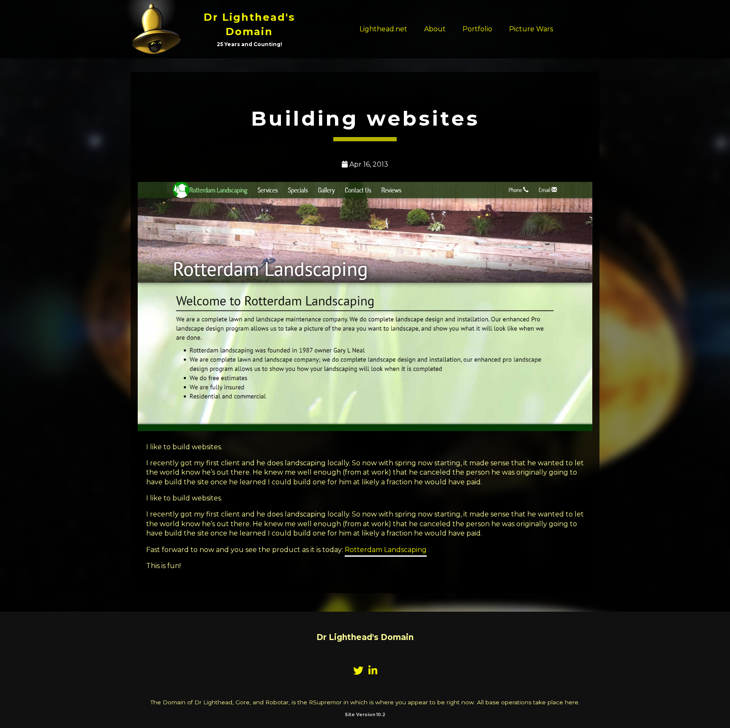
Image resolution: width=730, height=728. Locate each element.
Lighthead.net (383, 29)
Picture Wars (531, 29)
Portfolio (477, 29)
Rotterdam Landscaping (386, 550)
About (435, 29)
